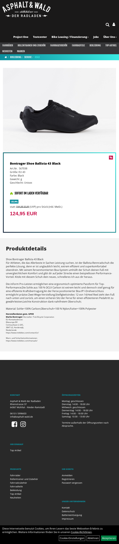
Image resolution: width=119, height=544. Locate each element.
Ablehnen (93, 538)
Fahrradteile (78, 45)
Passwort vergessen (72, 482)
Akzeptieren (109, 538)
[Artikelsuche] (107, 24)
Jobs (96, 37)
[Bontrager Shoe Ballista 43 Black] (59, 110)
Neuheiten (7, 51)
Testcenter (40, 37)
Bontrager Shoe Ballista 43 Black (35, 163)
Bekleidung (95, 45)
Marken (21, 51)
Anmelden (67, 475)
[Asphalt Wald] (26, 9)
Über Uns (109, 37)
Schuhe (28, 57)
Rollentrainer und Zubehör (32, 45)
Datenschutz (68, 511)
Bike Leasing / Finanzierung (69, 37)
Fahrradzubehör (58, 45)
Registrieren (68, 479)
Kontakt (66, 507)
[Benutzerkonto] (114, 24)
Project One (20, 37)
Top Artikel (111, 45)
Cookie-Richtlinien (81, 532)
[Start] (6, 57)
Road (37, 57)
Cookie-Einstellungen (72, 538)
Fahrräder (7, 45)
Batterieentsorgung (72, 515)
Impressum (68, 518)
